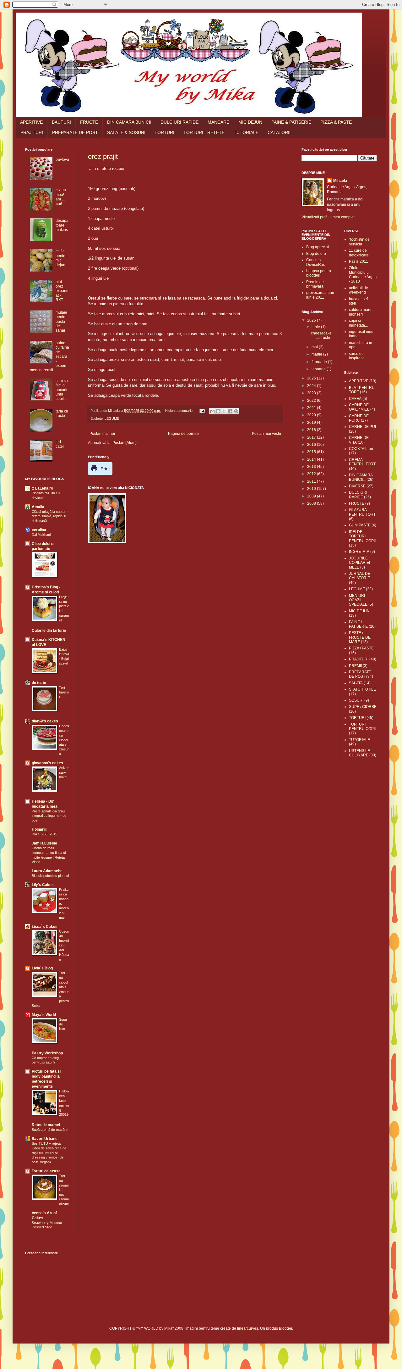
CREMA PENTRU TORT (362, 461)
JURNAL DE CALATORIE (359, 575)
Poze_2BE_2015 (44, 834)
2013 (312, 466)
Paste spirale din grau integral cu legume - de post (49, 815)
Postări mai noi (102, 433)
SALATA (356, 683)
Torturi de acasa (46, 1171)
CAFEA (355, 398)
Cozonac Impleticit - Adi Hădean (64, 945)
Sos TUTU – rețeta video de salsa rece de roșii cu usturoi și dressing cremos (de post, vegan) (49, 1153)
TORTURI (164, 132)
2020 (312, 415)
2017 (312, 437)
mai (315, 347)
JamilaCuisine (44, 843)
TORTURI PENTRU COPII (362, 726)
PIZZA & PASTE (336, 122)
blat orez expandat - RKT (62, 291)
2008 (312, 503)
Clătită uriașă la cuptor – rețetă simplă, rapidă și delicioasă (50, 516)
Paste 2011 (358, 261)
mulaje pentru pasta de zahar (61, 321)
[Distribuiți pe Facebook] (230, 411)
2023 (312, 393)
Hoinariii (39, 829)
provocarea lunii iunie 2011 (320, 294)
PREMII (355, 666)
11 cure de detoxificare (359, 252)
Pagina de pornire (183, 433)
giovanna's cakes (47, 763)
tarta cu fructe (62, 413)
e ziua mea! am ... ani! (61, 197)
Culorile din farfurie (49, 630)
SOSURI (356, 700)
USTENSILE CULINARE (359, 753)
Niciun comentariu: (179, 410)
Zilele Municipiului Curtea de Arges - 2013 (363, 274)
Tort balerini (64, 692)
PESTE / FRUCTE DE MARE (360, 637)
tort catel (60, 444)
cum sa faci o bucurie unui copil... (62, 390)
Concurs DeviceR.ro (315, 262)
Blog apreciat (317, 247)
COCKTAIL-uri (361, 448)
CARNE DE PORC (359, 418)
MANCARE (218, 122)
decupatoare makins (62, 225)
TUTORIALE (246, 132)
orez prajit (103, 156)
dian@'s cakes (45, 721)
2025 (312, 378)
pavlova (62, 159)
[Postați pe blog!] (218, 411)
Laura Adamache (47, 871)
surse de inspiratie (357, 355)
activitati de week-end (358, 290)
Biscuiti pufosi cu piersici (50, 876)
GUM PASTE (360, 525)
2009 (312, 496)
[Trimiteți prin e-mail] (212, 411)
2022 (312, 400)
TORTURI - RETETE (204, 132)
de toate (39, 683)
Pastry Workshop (47, 1053)
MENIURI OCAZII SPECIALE (358, 600)
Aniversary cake (64, 772)
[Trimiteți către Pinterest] (236, 411)
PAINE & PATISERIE (291, 122)
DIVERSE (357, 486)
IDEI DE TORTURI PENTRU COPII (362, 536)
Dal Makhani (41, 534)
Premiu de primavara (315, 284)
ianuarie (319, 369)
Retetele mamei (46, 1125)
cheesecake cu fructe (321, 335)
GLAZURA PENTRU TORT (362, 512)
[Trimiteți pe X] (224, 411)
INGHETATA (359, 551)
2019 (312, 422)
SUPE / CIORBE (363, 706)
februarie (320, 362)
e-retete (104, 168)
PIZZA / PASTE (361, 648)
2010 (312, 488)
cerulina (39, 530)
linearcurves (247, 1328)
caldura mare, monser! (360, 311)
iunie (316, 327)
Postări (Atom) (124, 442)
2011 (312, 481)
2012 (312, 474)
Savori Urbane (44, 1138)
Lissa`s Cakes (44, 926)
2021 (312, 408)
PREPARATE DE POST (75, 132)
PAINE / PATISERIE (358, 624)
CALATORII (279, 132)
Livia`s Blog (42, 968)
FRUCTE (89, 122)
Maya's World (44, 1015)
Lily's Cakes (43, 885)
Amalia (38, 507)
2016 (312, 444)
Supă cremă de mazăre (50, 1129)
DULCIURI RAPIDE (179, 122)
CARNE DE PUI (362, 426)
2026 (312, 320)
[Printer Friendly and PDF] (100, 473)
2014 (312, 459)
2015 (312, 452)
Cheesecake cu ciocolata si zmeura (64, 740)
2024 (312, 386)
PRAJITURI (31, 132)
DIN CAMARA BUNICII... (360, 477)
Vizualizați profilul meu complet (328, 217)
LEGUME (112, 418)
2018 (312, 430)
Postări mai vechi (266, 433)
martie (317, 354)
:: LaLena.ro (42, 488)
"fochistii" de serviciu (359, 241)
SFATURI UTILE (362, 689)
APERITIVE (31, 122)
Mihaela (340, 180)
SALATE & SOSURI (126, 132)
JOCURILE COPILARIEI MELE (359, 562)
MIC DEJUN (250, 122)
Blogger (285, 1328)
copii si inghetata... (358, 322)
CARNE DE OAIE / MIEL (359, 407)
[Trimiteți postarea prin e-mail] (202, 410)
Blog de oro (316, 253)
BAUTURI (61, 122)
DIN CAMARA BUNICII (129, 122)
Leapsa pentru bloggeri (318, 273)
